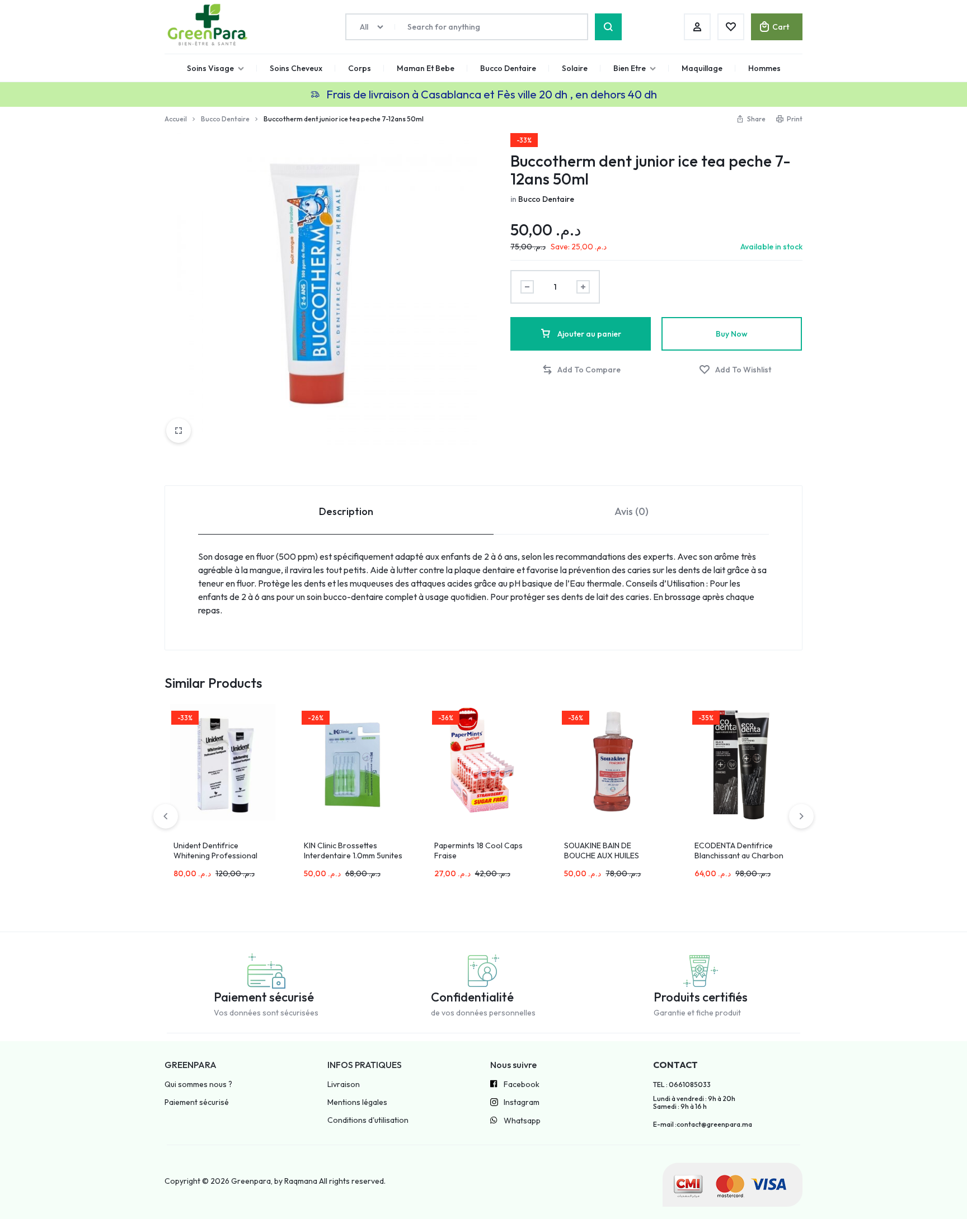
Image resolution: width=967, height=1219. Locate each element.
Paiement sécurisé (197, 1102)
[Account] (697, 26)
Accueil (176, 119)
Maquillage (702, 68)
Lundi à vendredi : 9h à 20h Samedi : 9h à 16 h (694, 1103)
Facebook (521, 1084)
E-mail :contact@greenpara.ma (702, 1124)
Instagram (521, 1102)
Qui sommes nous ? (198, 1084)
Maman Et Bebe (425, 68)
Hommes (764, 68)
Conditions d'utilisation (368, 1120)
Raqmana (300, 1181)
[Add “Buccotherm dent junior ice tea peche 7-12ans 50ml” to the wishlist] (735, 370)
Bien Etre (629, 68)
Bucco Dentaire (508, 68)
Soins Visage (210, 68)
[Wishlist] (730, 26)
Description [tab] (346, 511)
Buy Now (732, 334)
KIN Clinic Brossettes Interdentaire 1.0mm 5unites (353, 850)
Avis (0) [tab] (631, 511)
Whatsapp (522, 1121)
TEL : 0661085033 (682, 1085)
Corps (359, 68)
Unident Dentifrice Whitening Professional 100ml (215, 855)
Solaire (575, 68)
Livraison (343, 1084)
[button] (581, 370)
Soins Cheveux (296, 68)
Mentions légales (357, 1102)
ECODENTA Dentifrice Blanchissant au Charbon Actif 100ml (738, 855)
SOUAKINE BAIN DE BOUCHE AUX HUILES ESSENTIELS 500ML (601, 855)
